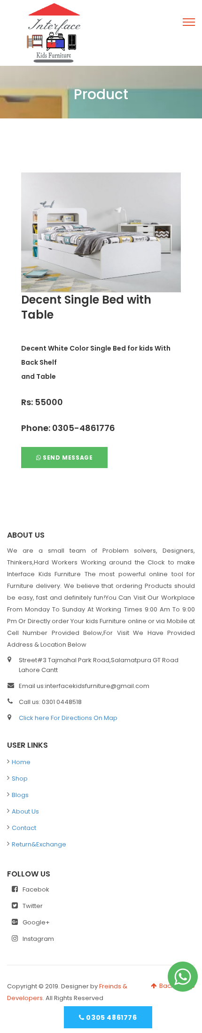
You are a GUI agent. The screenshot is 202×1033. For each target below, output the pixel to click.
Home (21, 762)
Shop (20, 778)
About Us (25, 811)
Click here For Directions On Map (68, 717)
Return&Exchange (39, 844)
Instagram (38, 938)
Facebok (36, 889)
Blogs (20, 794)
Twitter (33, 905)
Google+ (36, 922)
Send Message (67, 458)
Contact (24, 827)
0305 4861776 (111, 1017)
